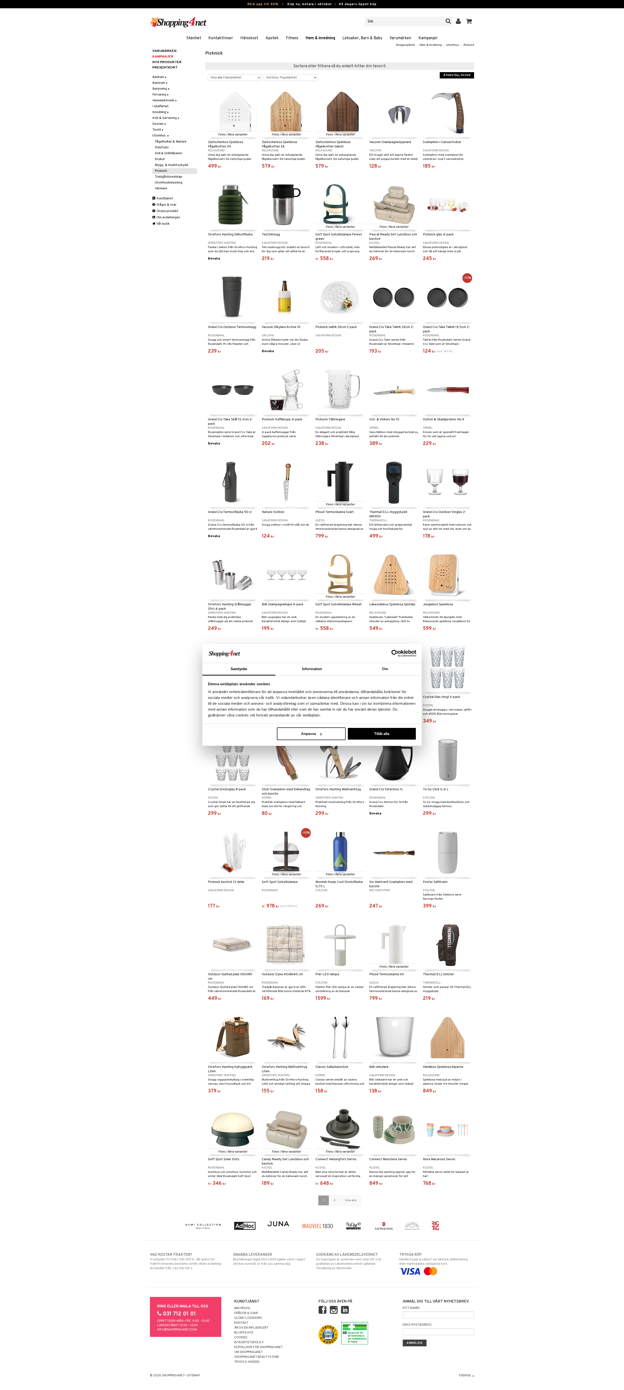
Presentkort (164, 68)
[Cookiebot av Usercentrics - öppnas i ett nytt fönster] (395, 653)
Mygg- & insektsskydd (171, 165)
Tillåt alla (381, 734)
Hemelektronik (163, 100)
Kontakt (241, 1323)
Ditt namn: (411, 1308)
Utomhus (452, 45)
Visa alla (350, 1200)
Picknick (468, 45)
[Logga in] (458, 21)
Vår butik (163, 224)
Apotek (272, 38)
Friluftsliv (162, 147)
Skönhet (193, 38)
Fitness (292, 38)
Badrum (158, 77)
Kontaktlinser (220, 38)
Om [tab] (385, 669)
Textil (157, 130)
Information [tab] (312, 669)
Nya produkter (167, 62)
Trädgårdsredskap (168, 177)
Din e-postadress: (417, 1325)
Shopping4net (405, 45)
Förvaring (159, 95)
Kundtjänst (164, 198)
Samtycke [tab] (239, 669)
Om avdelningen (168, 217)
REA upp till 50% (262, 4)
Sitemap (193, 1376)
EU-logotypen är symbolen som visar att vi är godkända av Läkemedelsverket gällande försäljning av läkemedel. (348, 1261)
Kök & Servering (164, 118)
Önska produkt (167, 211)
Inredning (159, 112)
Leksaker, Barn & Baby (362, 38)
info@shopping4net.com (177, 1330)
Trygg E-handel (247, 1362)
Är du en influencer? (251, 1328)
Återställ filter (456, 75)
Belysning (160, 89)
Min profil (242, 1308)
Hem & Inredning (320, 38)
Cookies (240, 1338)
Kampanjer (428, 38)
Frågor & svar (166, 205)
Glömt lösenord (248, 1318)
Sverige (465, 1376)
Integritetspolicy (249, 1342)
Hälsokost (249, 38)
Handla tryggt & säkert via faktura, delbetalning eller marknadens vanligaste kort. (433, 1259)
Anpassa (308, 734)
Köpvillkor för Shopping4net (258, 1347)
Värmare (161, 188)
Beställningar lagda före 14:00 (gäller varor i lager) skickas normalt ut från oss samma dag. (269, 1259)
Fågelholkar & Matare (170, 142)
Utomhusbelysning (168, 183)
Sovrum (158, 124)
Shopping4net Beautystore (256, 1357)
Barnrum (159, 83)
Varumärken (400, 38)
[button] (469, 21)
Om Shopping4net (248, 1352)
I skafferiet (160, 106)
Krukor (160, 159)
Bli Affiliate (244, 1333)
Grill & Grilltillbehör (168, 153)
